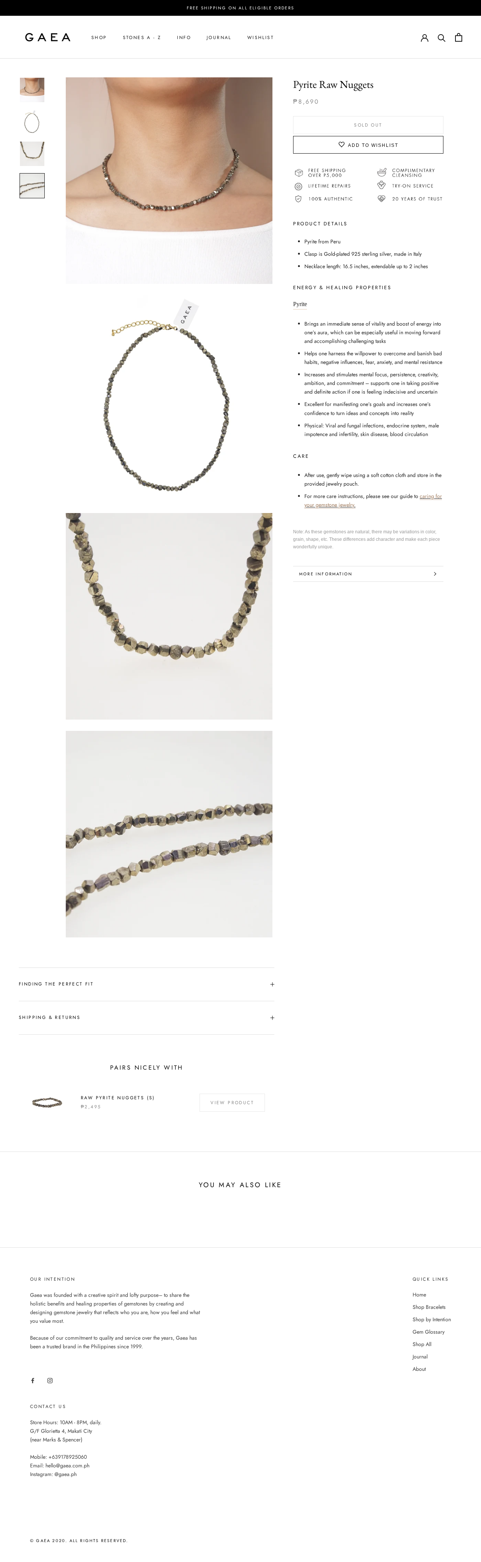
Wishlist (260, 37)
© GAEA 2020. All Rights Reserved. (79, 1541)
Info (184, 37)
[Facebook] (32, 1380)
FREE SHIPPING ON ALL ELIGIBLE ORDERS (240, 8)
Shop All (422, 1344)
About (419, 1369)
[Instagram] (50, 1380)
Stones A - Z (142, 37)
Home (419, 1294)
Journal (219, 37)
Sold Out (368, 125)
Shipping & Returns (49, 1017)
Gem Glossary (429, 1332)
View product (232, 1102)
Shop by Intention (432, 1319)
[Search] (442, 37)
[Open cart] (458, 37)
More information (325, 574)
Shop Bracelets (429, 1307)
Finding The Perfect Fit (56, 984)
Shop (99, 37)
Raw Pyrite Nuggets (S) (118, 1097)
